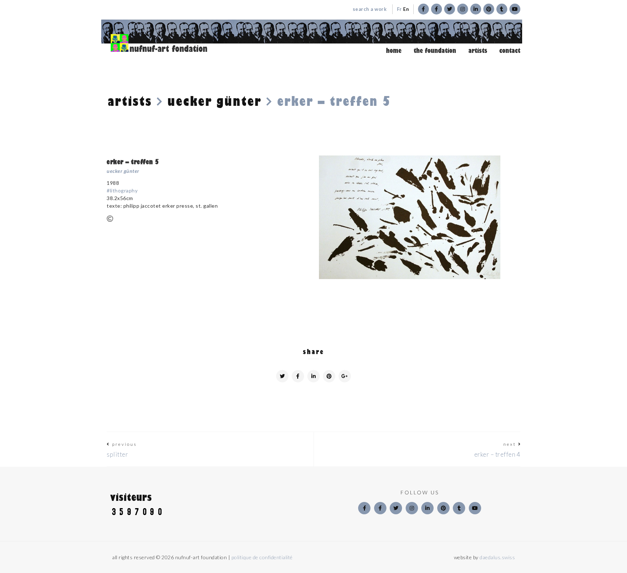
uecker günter (215, 101)
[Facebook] (364, 508)
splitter (117, 454)
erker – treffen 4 (497, 454)
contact (509, 50)
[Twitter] (396, 508)
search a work (369, 9)
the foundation (435, 50)
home (394, 50)
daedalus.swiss (497, 557)
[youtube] (475, 508)
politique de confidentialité (262, 557)
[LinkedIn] (427, 508)
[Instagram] (412, 508)
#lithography (122, 190)
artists (477, 50)
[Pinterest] (443, 508)
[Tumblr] (459, 508)
